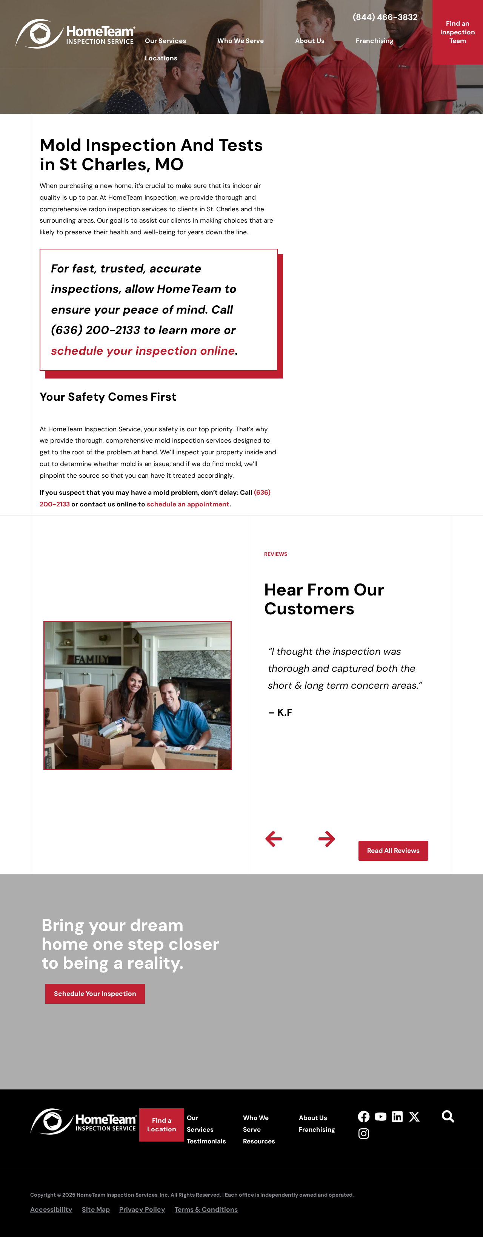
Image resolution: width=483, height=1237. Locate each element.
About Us (310, 41)
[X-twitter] (414, 1116)
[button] (273, 838)
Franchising (375, 41)
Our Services (165, 41)
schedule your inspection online (143, 350)
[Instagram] (363, 1133)
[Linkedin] (397, 1116)
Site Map (96, 1209)
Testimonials (206, 1141)
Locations (161, 58)
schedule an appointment (188, 504)
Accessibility (51, 1209)
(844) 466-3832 (385, 17)
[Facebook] (363, 1116)
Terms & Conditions (206, 1209)
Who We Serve (240, 41)
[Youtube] (380, 1116)
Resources (259, 1141)
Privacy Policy (142, 1209)
